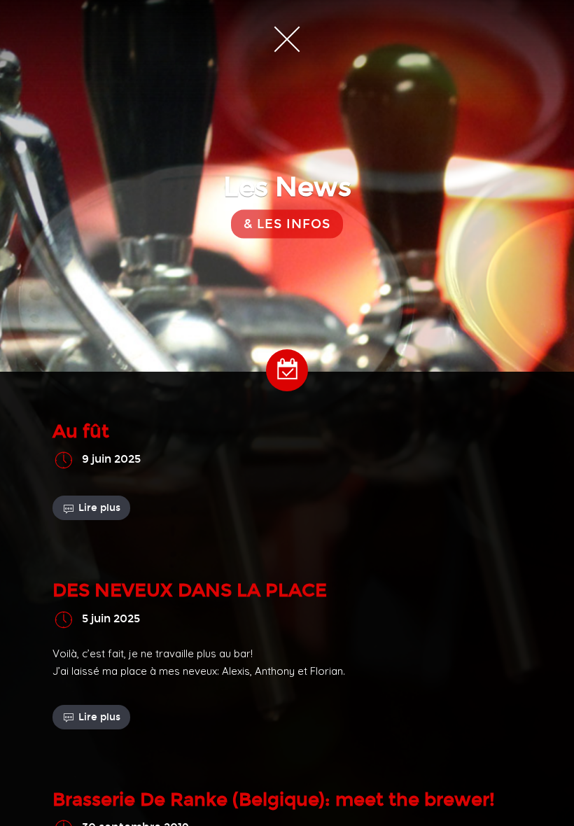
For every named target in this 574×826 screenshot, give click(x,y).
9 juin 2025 (111, 459)
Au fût (80, 431)
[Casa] (287, 38)
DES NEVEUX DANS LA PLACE (189, 590)
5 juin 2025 (111, 618)
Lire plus (99, 508)
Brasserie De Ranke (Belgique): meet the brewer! (273, 800)
